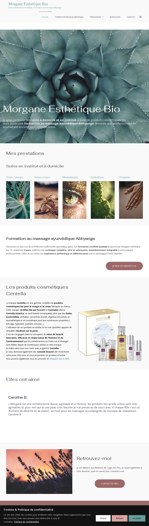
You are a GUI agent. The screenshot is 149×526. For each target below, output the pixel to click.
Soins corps (42, 177)
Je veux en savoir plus (124, 266)
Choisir (103, 518)
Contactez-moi (109, 483)
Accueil (45, 17)
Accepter (137, 518)
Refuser (119, 518)
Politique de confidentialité (26, 521)
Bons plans (115, 17)
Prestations (95, 17)
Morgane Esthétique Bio (28, 4)
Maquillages (70, 177)
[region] (74, 515)
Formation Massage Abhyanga (69, 17)
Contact (131, 17)
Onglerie (124, 177)
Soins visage (14, 177)
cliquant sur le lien (59, 358)
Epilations (97, 177)
